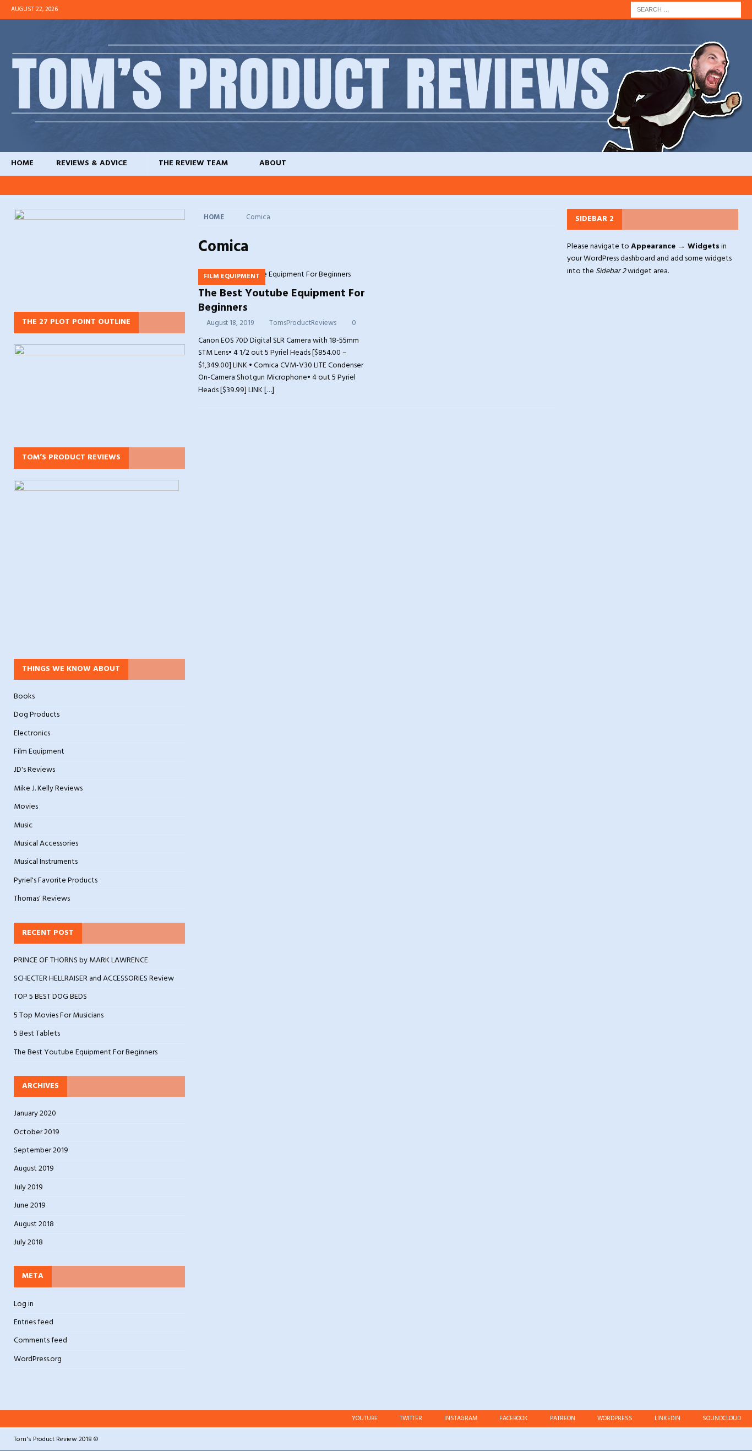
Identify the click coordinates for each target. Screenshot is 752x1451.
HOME (22, 163)
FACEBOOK (513, 1418)
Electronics (32, 733)
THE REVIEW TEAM (193, 163)
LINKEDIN (667, 1418)
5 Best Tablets (37, 1033)
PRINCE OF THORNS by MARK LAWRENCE (81, 960)
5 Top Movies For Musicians (58, 1015)
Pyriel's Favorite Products (55, 880)
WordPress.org (38, 1359)
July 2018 (28, 1242)
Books (24, 697)
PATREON (562, 1418)
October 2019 (36, 1132)
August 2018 (34, 1224)
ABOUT (272, 163)
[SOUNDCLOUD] (742, 185)
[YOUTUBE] (596, 185)
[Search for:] (686, 9)
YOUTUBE (365, 1418)
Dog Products (36, 714)
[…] (269, 390)
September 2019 (41, 1150)
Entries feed (33, 1322)
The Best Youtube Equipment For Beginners (281, 301)
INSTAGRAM (460, 1418)
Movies (26, 806)
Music (23, 825)
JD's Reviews (34, 770)
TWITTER (411, 1418)
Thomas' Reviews (42, 898)
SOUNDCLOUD (721, 1418)
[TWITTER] (616, 185)
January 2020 (35, 1114)
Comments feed (40, 1340)
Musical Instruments (46, 862)
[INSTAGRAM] (637, 185)
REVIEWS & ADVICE (91, 163)
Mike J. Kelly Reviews (48, 788)
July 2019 (28, 1187)
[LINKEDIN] (721, 185)
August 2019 (34, 1168)
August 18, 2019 (230, 323)
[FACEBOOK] (658, 185)
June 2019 (30, 1205)
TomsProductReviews (302, 323)
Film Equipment (39, 751)
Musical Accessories (46, 843)
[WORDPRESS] (700, 185)
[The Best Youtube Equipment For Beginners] (284, 275)
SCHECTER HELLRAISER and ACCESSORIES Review (94, 978)
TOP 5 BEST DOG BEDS (50, 996)
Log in (24, 1304)
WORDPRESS (615, 1418)
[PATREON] (679, 185)
